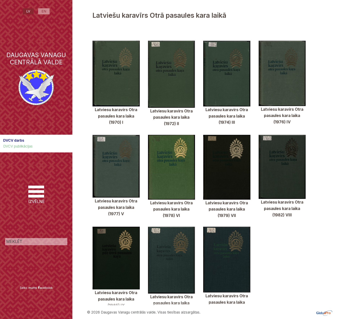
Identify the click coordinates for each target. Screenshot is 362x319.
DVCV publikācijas (18, 146)
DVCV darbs (13, 140)
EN (43, 11)
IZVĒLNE (36, 201)
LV (28, 11)
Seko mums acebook (36, 288)
